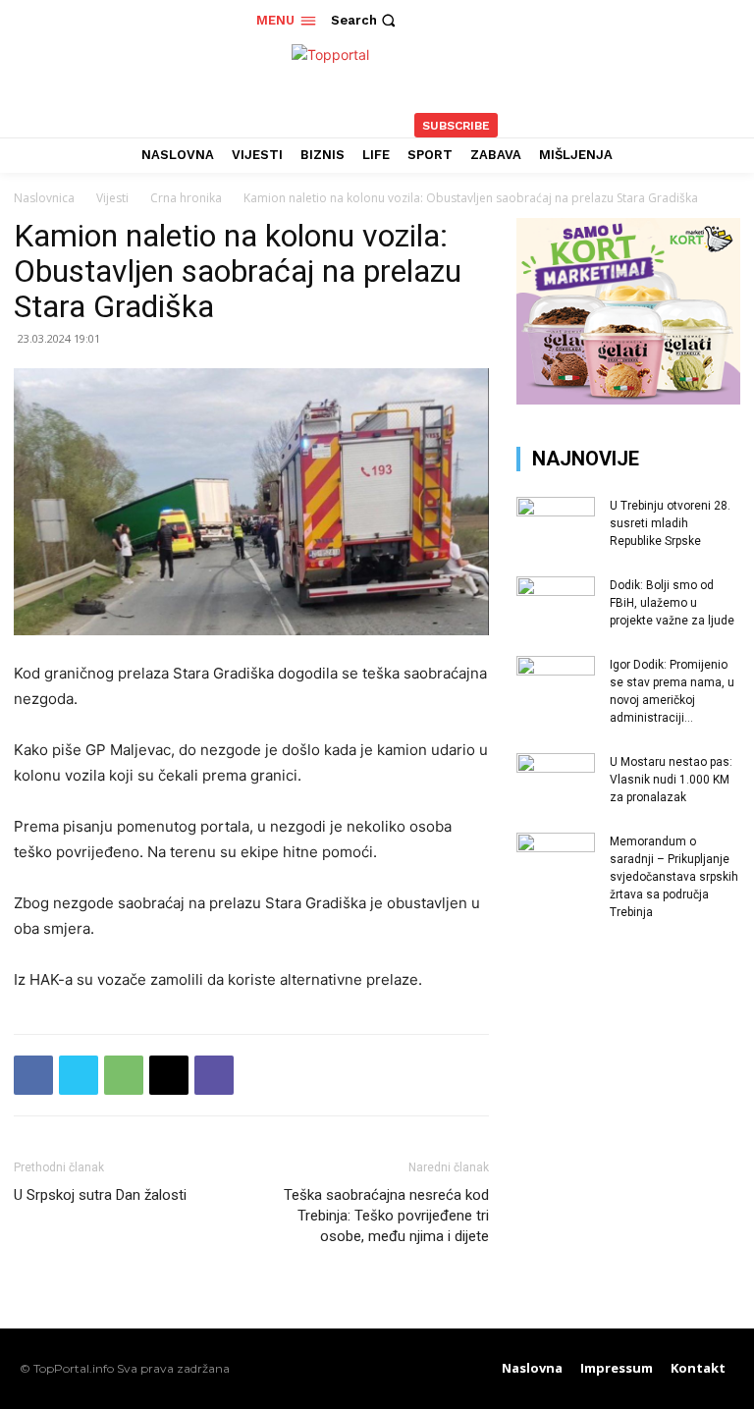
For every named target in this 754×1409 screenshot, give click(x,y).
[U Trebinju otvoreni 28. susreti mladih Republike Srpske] (555, 524)
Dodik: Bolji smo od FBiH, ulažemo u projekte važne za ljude (672, 602)
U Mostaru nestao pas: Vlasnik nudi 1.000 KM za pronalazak (671, 779)
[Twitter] (78, 1075)
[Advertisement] (628, 1067)
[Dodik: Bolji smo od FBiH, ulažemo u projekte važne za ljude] (555, 603)
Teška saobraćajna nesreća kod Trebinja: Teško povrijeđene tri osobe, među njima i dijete (386, 1215)
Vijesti (112, 198)
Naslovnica (44, 198)
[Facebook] (33, 1075)
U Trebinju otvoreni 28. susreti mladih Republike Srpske (670, 523)
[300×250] (628, 399)
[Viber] (214, 1075)
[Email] (168, 1075)
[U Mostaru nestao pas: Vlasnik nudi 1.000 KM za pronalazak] (555, 780)
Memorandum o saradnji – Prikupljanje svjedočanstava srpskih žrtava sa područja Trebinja (674, 877)
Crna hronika (186, 198)
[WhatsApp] (123, 1075)
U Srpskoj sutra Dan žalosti (100, 1195)
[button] (366, 20)
